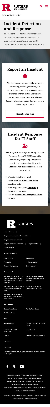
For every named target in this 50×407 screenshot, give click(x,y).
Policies (6, 335)
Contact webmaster (30, 398)
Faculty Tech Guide (32, 309)
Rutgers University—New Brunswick (15, 236)
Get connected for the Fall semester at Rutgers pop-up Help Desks (35, 278)
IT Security (7, 262)
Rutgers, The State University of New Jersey (29, 395)
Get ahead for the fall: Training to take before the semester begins (14, 288)
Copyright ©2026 (9, 395)
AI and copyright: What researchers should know (34, 287)
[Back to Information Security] (15, 8)
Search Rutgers (9, 248)
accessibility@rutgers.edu (14, 387)
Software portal (31, 266)
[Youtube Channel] (22, 366)
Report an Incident (25, 114)
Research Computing (11, 266)
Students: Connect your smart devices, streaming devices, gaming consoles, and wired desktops (13, 279)
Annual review (8, 258)
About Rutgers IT (9, 323)
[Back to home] (20, 224)
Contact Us (7, 341)
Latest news (30, 258)
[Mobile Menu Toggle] (46, 6)
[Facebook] (7, 366)
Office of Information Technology (10, 330)
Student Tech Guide (10, 309)
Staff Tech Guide (9, 313)
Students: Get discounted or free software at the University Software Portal (13, 296)
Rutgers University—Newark (13, 240)
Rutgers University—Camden (13, 244)
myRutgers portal (31, 262)
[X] (14, 366)
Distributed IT (30, 329)
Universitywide (9, 232)
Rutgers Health (33, 244)
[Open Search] (41, 6)
